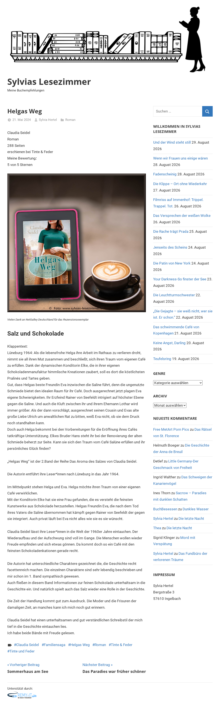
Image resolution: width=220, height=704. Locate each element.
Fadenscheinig (165, 174)
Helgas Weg (80, 645)
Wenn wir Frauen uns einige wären (180, 158)
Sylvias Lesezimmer (49, 81)
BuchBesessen (165, 509)
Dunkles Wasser (196, 509)
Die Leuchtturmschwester (174, 295)
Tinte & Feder (121, 645)
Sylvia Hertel (48, 120)
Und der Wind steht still (172, 142)
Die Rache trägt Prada (170, 231)
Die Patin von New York (172, 263)
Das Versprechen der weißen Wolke (182, 215)
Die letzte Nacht (191, 518)
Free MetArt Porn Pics (171, 429)
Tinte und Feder (22, 651)
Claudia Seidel (27, 645)
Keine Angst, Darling (169, 343)
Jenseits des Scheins (170, 247)
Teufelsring (162, 359)
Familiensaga (54, 645)
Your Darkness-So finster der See (179, 279)
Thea (157, 528)
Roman (70, 120)
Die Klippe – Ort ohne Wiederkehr (180, 184)
